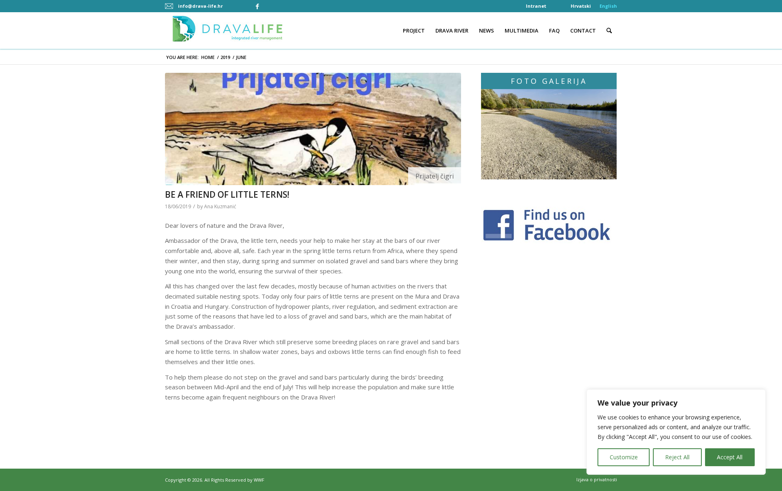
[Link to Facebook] (257, 6)
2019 (225, 57)
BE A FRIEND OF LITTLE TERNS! (227, 194)
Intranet (536, 6)
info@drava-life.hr (200, 6)
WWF (259, 480)
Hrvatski (581, 6)
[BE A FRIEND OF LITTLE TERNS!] (313, 129)
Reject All (677, 457)
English (608, 6)
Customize (624, 457)
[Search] (609, 30)
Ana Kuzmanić (220, 206)
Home (208, 57)
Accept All (729, 457)
